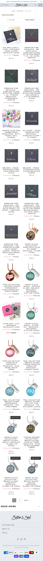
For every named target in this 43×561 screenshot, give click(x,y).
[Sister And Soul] (21, 5)
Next (26, 500)
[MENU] (1, 5)
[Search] (36, 5)
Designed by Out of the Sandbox (29, 545)
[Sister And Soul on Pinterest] (24, 539)
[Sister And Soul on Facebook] (17, 539)
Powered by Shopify (21, 547)
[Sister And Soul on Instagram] (21, 539)
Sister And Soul (13, 545)
